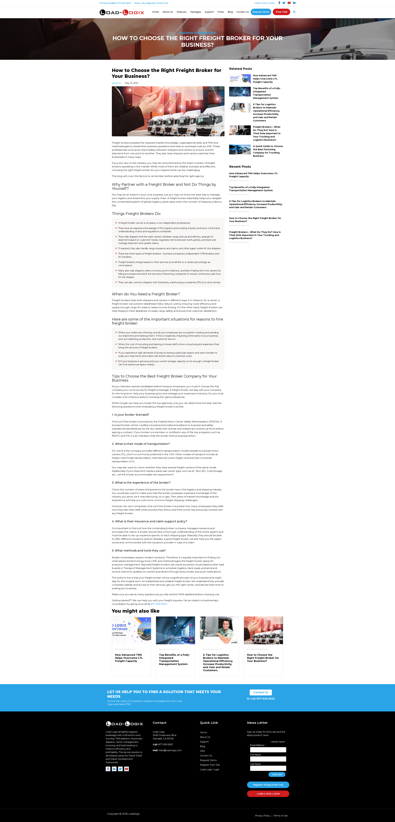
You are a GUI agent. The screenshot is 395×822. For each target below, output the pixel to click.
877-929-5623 (124, 3)
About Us (168, 12)
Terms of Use (281, 815)
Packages (195, 12)
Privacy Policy (262, 815)
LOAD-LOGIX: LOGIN (268, 793)
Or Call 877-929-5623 (261, 698)
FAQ (202, 751)
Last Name (255, 764)
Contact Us (243, 12)
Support (209, 12)
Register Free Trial (210, 764)
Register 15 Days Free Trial (268, 784)
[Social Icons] (279, 3)
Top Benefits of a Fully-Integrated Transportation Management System (174, 659)
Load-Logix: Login (264, 3)
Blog (230, 12)
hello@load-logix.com (154, 3)
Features (182, 12)
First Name (255, 754)
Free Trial (281, 11)
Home (155, 12)
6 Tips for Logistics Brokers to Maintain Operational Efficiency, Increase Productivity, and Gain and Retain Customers (218, 662)
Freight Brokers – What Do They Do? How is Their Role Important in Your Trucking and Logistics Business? (267, 133)
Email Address (258, 745)
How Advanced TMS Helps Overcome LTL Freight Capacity (265, 78)
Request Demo (261, 12)
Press (221, 12)
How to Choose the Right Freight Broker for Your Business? (263, 658)
